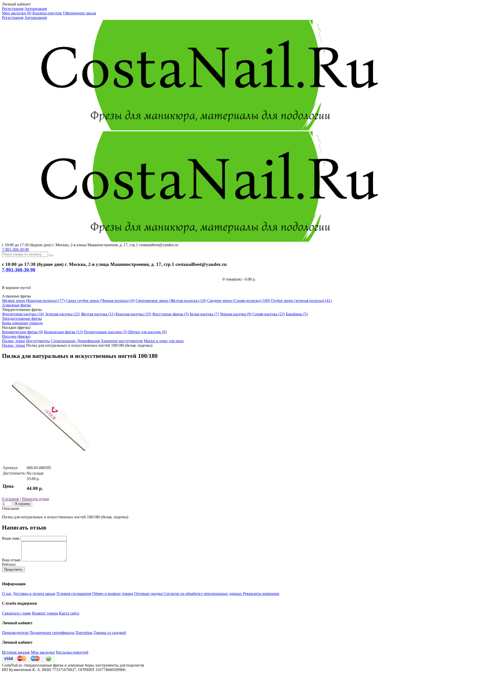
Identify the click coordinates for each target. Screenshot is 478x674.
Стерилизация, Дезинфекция (75, 341)
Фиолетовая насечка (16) (23, 314)
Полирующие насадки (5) (105, 332)
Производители (15, 632)
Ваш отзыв (11, 560)
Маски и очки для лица (163, 341)
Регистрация (12, 8)
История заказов (16, 652)
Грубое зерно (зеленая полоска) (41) (301, 300)
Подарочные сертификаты (52, 632)
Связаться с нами (16, 613)
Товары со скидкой (110, 632)
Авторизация (35, 8)
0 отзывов (10, 499)
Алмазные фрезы (16, 305)
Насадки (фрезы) (16, 336)
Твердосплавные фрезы (22, 318)
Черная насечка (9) (235, 314)
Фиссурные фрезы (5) (170, 314)
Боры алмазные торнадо (22, 323)
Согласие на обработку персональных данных (203, 593)
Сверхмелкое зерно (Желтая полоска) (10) (171, 300)
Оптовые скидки (149, 593)
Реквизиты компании (261, 593)
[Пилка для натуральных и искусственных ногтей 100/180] (52, 462)
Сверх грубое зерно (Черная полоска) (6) (100, 300)
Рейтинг (9, 564)
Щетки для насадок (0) (147, 332)
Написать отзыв (35, 499)
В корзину (22, 504)
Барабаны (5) (297, 314)
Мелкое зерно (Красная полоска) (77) (33, 300)
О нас (7, 593)
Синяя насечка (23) (268, 314)
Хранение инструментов (122, 341)
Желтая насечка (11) (98, 314)
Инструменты (38, 341)
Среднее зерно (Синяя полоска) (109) (238, 300)
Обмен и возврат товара (112, 593)
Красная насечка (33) (133, 314)
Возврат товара (45, 613)
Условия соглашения (73, 593)
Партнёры (84, 632)
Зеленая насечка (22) (62, 314)
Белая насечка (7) (204, 314)
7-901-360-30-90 (15, 249)
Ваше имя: (11, 538)
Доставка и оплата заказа (34, 593)
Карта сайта (69, 613)
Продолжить (13, 569)
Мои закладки (43, 652)
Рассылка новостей (72, 652)
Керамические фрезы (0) (22, 332)
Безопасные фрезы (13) (63, 332)
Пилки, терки (13, 341)
